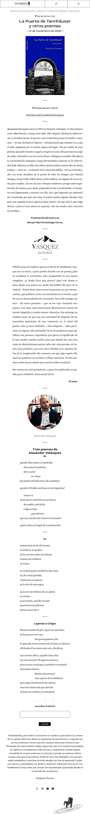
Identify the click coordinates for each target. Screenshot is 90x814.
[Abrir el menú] (79, 3)
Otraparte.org (15, 11)
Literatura (42, 11)
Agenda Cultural (29, 11)
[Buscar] (56, 3)
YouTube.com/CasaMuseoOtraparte (45, 114)
